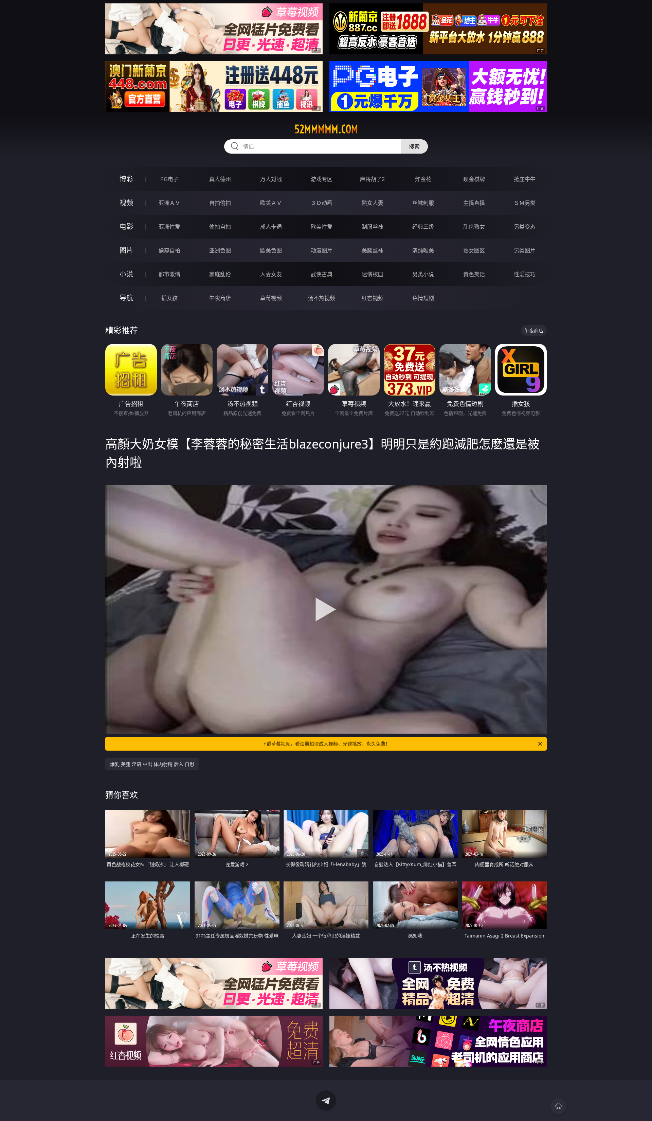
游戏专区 (321, 179)
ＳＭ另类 (525, 203)
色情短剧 (423, 298)
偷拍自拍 (220, 226)
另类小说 (423, 274)
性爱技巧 (525, 274)
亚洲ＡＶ (169, 203)
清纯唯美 (423, 250)
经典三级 (423, 226)
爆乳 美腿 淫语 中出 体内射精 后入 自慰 (152, 764)
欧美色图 (271, 250)
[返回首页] (558, 1106)
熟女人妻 (372, 203)
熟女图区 (474, 250)
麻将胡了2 (372, 179)
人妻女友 (271, 274)
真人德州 (220, 179)
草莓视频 (271, 298)
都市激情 (169, 274)
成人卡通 (271, 226)
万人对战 (271, 179)
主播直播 (474, 203)
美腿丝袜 (372, 250)
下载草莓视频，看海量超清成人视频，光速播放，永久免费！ (326, 743)
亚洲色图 (220, 250)
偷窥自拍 (169, 250)
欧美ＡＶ (271, 203)
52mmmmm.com (326, 129)
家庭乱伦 (220, 274)
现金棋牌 (474, 179)
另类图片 (525, 250)
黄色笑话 (474, 274)
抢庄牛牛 (525, 179)
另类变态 (525, 226)
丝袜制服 (423, 203)
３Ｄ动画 (321, 203)
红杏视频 (372, 298)
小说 (126, 274)
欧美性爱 (321, 226)
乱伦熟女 (474, 226)
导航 (126, 297)
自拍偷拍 (220, 203)
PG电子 (169, 179)
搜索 (414, 146)
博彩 (126, 178)
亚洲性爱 (169, 226)
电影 (126, 226)
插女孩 (169, 298)
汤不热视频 (321, 298)
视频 (126, 202)
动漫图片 (321, 250)
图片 (126, 250)
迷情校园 (372, 274)
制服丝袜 (372, 226)
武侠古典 (321, 274)
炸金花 (423, 179)
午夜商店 (220, 298)
